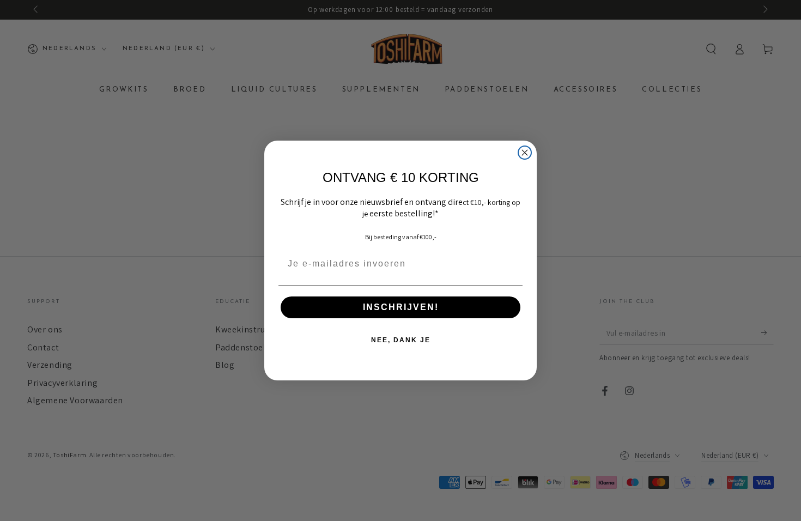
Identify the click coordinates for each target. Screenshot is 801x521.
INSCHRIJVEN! (401, 307)
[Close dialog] (524, 152)
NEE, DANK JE (400, 340)
